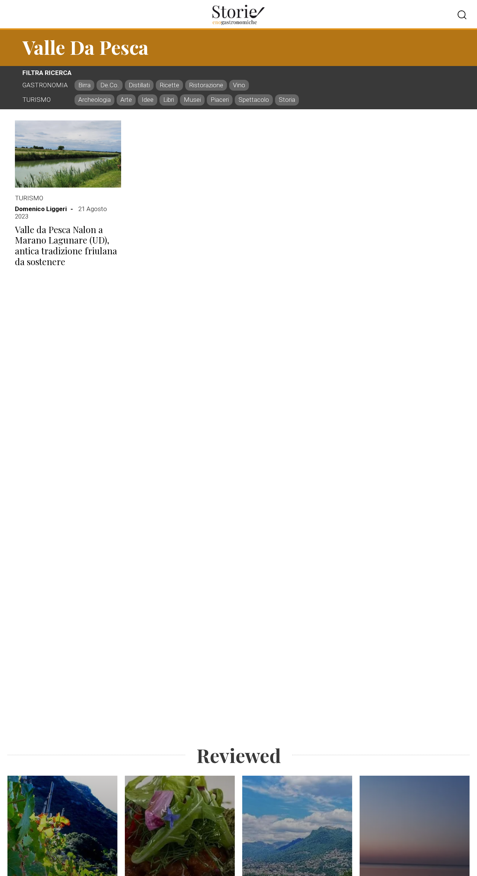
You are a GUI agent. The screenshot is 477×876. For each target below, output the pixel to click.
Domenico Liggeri (41, 209)
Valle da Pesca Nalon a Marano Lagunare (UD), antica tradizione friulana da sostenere (66, 245)
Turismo (29, 198)
